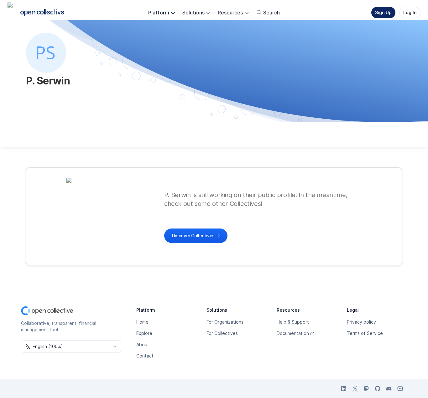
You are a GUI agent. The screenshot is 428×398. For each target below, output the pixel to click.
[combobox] (71, 346)
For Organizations (224, 322)
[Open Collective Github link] (377, 388)
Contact (145, 355)
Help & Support (293, 322)
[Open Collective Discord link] (388, 388)
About (142, 344)
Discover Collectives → (196, 235)
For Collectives (222, 333)
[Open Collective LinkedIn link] (343, 388)
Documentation (293, 333)
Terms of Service (365, 333)
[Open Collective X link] (355, 388)
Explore (144, 333)
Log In (409, 12)
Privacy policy (361, 322)
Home (142, 322)
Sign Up (383, 12)
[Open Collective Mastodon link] (366, 388)
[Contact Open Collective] (400, 388)
